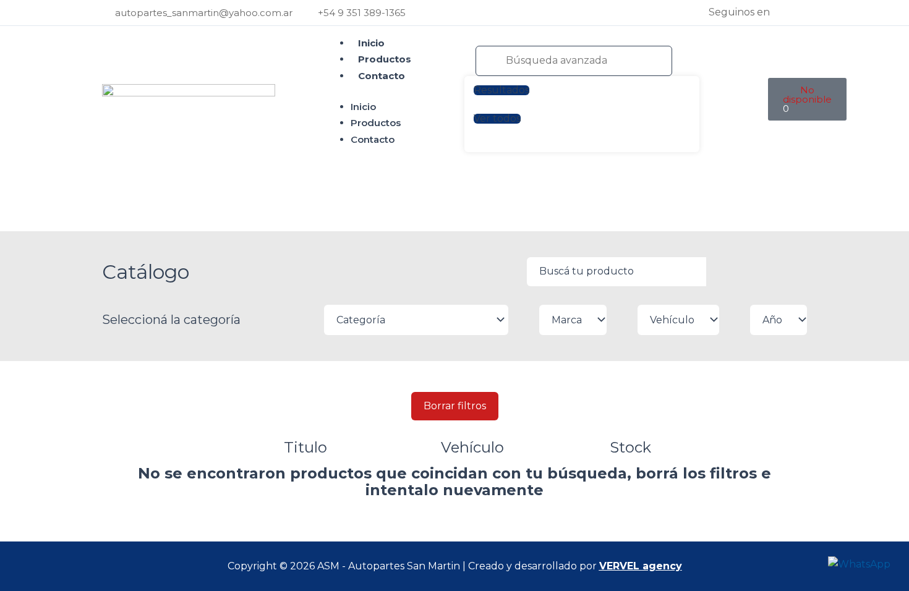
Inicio (371, 43)
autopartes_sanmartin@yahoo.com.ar (203, 13)
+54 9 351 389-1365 (362, 13)
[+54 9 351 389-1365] (309, 12)
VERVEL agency (640, 566)
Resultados (501, 90)
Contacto (381, 76)
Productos (384, 59)
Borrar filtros (455, 406)
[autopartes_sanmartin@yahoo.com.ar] (106, 12)
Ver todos (497, 119)
